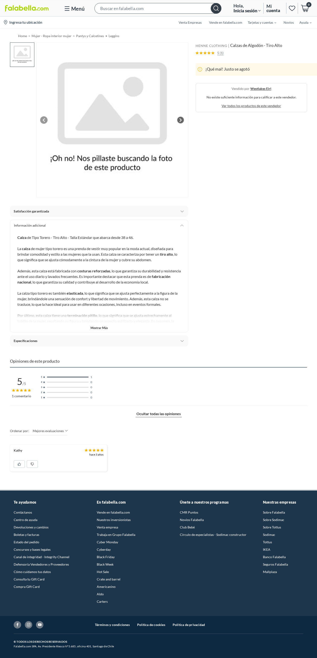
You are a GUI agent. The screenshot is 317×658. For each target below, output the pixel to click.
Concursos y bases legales (32, 549)
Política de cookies (151, 625)
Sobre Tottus (272, 527)
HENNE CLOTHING (211, 46)
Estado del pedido (26, 542)
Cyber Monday (107, 542)
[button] (157, 8)
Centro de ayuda (25, 520)
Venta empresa (107, 527)
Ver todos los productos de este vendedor (251, 105)
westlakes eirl (260, 88)
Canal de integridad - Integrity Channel (41, 557)
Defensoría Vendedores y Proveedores (41, 564)
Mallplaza (270, 572)
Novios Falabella (192, 520)
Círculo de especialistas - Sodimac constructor (213, 535)
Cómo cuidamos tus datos (32, 572)
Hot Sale (103, 572)
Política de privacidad (189, 625)
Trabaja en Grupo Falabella (116, 535)
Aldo (100, 594)
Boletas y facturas (26, 535)
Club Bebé (187, 527)
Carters (102, 601)
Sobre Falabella (274, 512)
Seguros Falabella (275, 564)
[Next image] (180, 120)
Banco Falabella (274, 557)
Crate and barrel (108, 579)
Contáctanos (23, 512)
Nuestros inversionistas (114, 520)
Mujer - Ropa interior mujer (51, 36)
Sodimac (269, 535)
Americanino (106, 587)
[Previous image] (44, 120)
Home (22, 36)
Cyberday (104, 549)
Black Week (105, 564)
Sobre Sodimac (273, 520)
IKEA (266, 549)
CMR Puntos (189, 512)
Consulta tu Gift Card (29, 579)
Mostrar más (99, 328)
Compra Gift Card (27, 587)
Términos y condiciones (112, 625)
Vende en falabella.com (113, 512)
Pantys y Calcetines (90, 36)
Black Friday (106, 557)
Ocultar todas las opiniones (158, 413)
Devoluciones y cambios (31, 527)
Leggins (114, 36)
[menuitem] (259, 22)
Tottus (267, 542)
